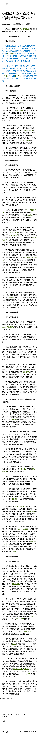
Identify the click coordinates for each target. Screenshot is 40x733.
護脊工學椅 (11, 297)
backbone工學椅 (24, 529)
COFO (14, 644)
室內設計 (32, 511)
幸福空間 (18, 76)
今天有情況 (6, 4)
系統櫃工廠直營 (24, 141)
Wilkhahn (19, 111)
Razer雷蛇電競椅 (27, 131)
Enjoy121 (13, 419)
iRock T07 (15, 552)
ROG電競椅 (11, 53)
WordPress (30, 732)
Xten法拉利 (14, 235)
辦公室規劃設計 (24, 29)
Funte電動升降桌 (20, 506)
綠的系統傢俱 (26, 631)
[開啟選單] (36, 4)
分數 (24, 714)
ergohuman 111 (25, 674)
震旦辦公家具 (13, 232)
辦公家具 (30, 215)
